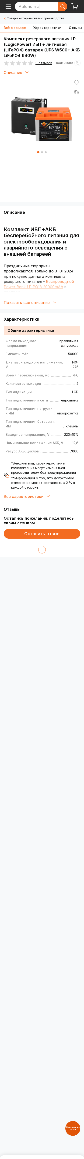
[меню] (8, 6)
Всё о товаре (15, 28)
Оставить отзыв (42, 533)
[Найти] (62, 6)
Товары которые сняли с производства (35, 18)
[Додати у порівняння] (76, 92)
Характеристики (47, 28)
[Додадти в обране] (76, 82)
